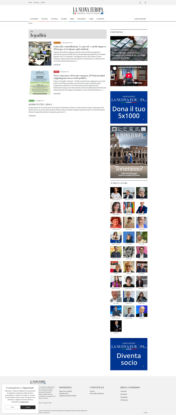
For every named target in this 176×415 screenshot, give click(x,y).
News (72, 19)
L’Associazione (140, 19)
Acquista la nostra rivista (67, 396)
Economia (34, 19)
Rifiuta (12, 407)
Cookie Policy (24, 402)
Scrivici (92, 391)
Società (64, 19)
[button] (140, 2)
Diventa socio (63, 393)
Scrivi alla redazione (97, 393)
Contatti (43, 2)
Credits (145, 412)
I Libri (91, 19)
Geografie (81, 19)
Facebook (123, 394)
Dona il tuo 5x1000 (65, 391)
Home (30, 2)
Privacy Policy (38, 412)
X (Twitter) (124, 400)
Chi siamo (36, 2)
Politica (44, 19)
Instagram (124, 397)
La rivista (100, 19)
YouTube (123, 391)
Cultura (54, 19)
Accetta (28, 407)
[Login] (145, 2)
